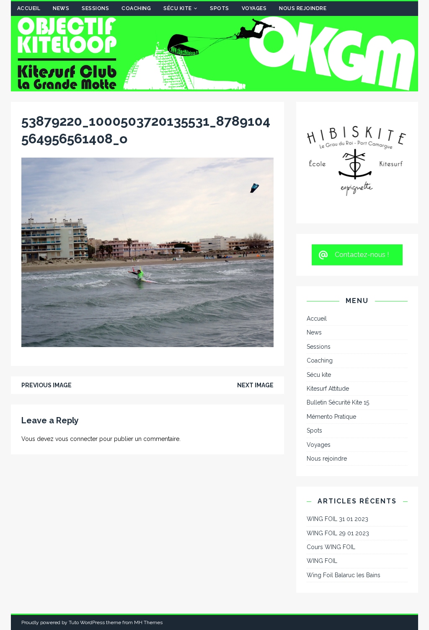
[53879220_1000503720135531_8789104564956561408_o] (147, 342)
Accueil (29, 8)
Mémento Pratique (331, 348)
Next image (255, 385)
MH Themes (148, 554)
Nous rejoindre (302, 8)
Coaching (136, 8)
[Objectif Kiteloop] (215, 86)
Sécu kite (177, 8)
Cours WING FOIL (331, 479)
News (61, 8)
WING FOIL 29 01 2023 (338, 464)
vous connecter (76, 439)
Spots (219, 8)
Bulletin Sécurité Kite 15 (338, 334)
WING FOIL (322, 493)
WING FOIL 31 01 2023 (337, 451)
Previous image (46, 385)
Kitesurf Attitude (328, 320)
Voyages (254, 8)
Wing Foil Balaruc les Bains (343, 506)
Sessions (95, 8)
